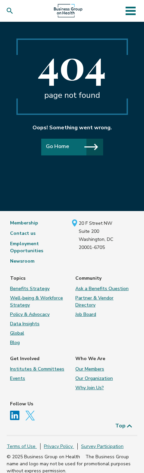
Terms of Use (22, 446)
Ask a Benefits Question (102, 288)
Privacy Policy (59, 446)
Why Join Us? (89, 388)
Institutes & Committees (37, 369)
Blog (15, 342)
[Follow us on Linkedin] (17, 415)
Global (17, 333)
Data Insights (25, 324)
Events (17, 378)
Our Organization (94, 378)
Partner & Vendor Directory (94, 301)
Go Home (57, 146)
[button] (11, 10)
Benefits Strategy (30, 288)
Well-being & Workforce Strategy (36, 301)
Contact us (22, 233)
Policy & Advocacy (30, 314)
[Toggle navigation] (130, 10)
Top (121, 425)
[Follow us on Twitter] (32, 415)
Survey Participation (102, 446)
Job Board (85, 314)
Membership (24, 223)
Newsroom (22, 261)
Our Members (89, 369)
